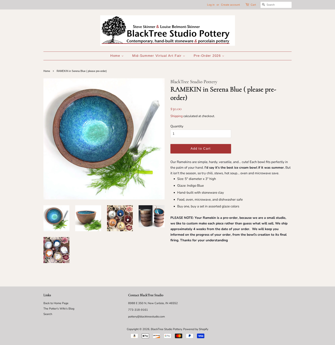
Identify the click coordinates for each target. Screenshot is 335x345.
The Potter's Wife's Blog (58, 308)
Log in (211, 4)
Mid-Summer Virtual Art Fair (157, 56)
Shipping (176, 116)
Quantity (176, 126)
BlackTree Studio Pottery (166, 329)
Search (47, 314)
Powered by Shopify (195, 329)
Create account (230, 4)
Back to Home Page (55, 303)
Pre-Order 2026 (208, 56)
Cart (253, 4)
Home (116, 56)
